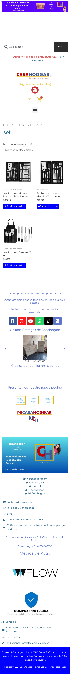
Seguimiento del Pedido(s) (35, 84)
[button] (35, 110)
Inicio (6, 125)
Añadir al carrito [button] (14, 206)
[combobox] (27, 47)
